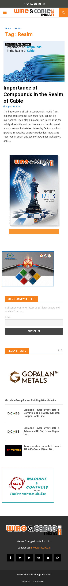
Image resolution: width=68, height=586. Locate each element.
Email (8, 317)
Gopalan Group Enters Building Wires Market (31, 400)
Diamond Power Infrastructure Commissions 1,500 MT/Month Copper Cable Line (42, 412)
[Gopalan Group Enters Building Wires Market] (34, 377)
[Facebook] (10, 557)
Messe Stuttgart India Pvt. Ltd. (34, 541)
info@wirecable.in (41, 547)
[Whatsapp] (57, 557)
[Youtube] (39, 557)
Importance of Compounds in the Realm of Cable (33, 94)
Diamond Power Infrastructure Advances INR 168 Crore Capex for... (41, 431)
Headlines (10, 44)
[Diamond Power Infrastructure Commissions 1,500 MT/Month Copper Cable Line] (13, 413)
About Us (25, 581)
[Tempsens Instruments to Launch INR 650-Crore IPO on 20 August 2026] (13, 450)
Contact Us (38, 581)
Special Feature (24, 44)
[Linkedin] (29, 557)
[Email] (48, 557)
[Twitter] (20, 557)
